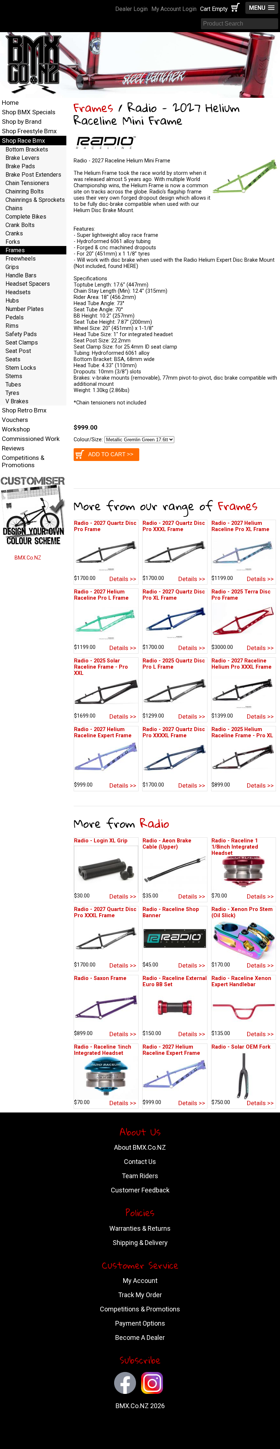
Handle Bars (20, 275)
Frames (93, 107)
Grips (12, 267)
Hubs (12, 300)
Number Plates (24, 308)
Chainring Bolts (24, 191)
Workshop (16, 429)
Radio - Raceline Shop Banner (171, 912)
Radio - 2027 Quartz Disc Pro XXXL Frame (174, 526)
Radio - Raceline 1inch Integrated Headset (102, 1050)
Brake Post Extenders (33, 174)
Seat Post (18, 350)
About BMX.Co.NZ (140, 1147)
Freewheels (20, 258)
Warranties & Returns (140, 1228)
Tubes (13, 384)
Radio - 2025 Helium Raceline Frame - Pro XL (242, 732)
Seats (12, 359)
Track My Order (140, 1295)
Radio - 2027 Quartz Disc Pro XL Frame (174, 595)
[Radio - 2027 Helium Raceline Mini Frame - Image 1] (246, 202)
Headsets (18, 292)
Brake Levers (22, 157)
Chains (14, 208)
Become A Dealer (140, 1337)
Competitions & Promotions (23, 461)
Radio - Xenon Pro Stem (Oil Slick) (242, 912)
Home (10, 102)
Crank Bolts (20, 225)
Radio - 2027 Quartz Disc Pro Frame (105, 526)
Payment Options (140, 1323)
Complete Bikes (25, 216)
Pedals (14, 317)
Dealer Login (131, 8)
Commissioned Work (31, 438)
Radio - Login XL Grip (101, 841)
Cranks (14, 233)
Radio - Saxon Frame (100, 978)
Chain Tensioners (27, 183)
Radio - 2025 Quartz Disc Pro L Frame (174, 664)
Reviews (13, 448)
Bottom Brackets (26, 149)
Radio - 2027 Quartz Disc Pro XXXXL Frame (174, 732)
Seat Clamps (21, 342)
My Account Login (174, 8)
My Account (140, 1280)
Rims (12, 325)
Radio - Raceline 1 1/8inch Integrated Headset (234, 847)
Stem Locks (20, 367)
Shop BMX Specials (28, 112)
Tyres (12, 392)
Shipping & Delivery (140, 1242)
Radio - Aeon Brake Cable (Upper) (167, 844)
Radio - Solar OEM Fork (241, 1047)
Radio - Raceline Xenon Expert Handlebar (241, 981)
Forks (12, 241)
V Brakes (16, 401)
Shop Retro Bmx (24, 410)
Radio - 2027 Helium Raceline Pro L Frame (101, 595)
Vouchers (15, 419)
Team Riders (140, 1176)
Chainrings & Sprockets (35, 199)
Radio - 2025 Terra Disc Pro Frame (241, 595)
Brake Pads (20, 166)
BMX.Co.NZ (28, 558)
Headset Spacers (27, 283)
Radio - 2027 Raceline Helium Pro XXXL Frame (241, 664)
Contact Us (140, 1161)
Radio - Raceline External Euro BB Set (175, 981)
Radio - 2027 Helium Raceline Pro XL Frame (240, 526)
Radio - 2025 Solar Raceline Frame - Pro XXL (101, 667)
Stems (13, 376)
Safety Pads (21, 334)
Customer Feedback (140, 1190)
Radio (154, 823)
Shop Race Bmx (23, 140)
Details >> (122, 579)
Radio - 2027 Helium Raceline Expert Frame (103, 732)
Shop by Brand (22, 121)
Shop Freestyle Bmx (29, 131)
